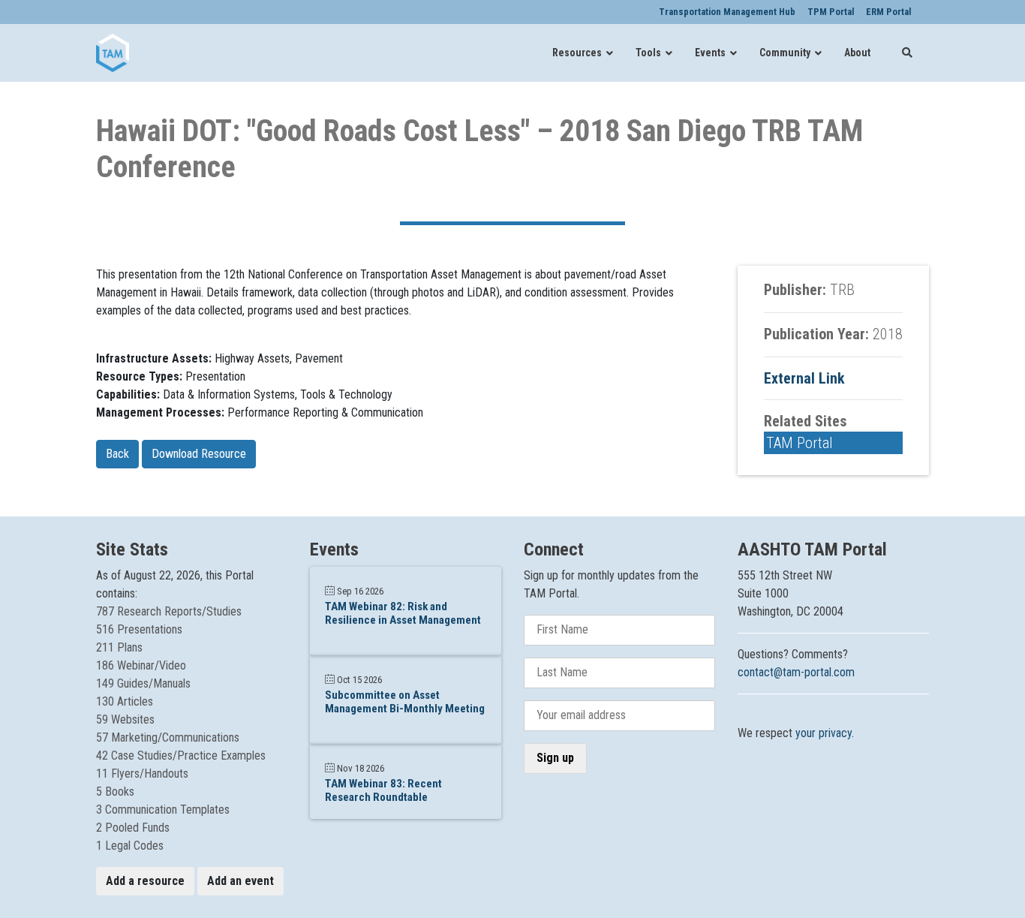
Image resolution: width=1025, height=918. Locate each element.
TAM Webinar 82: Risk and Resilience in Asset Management (403, 613)
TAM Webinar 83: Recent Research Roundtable (383, 790)
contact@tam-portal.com (796, 672)
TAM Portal (799, 443)
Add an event (240, 881)
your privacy (823, 733)
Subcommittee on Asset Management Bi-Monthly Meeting (405, 701)
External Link (804, 378)
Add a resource (145, 881)
